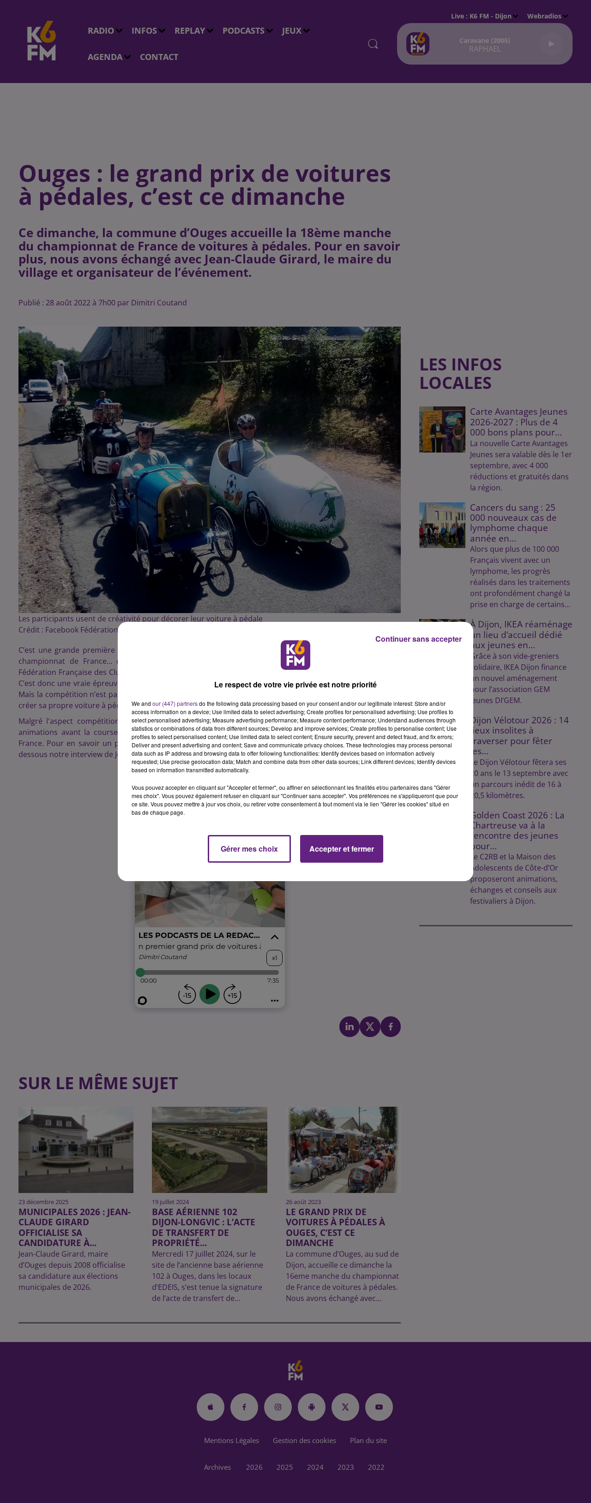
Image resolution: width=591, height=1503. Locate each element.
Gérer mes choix (249, 848)
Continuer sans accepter (418, 638)
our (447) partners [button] (175, 703)
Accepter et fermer (341, 848)
